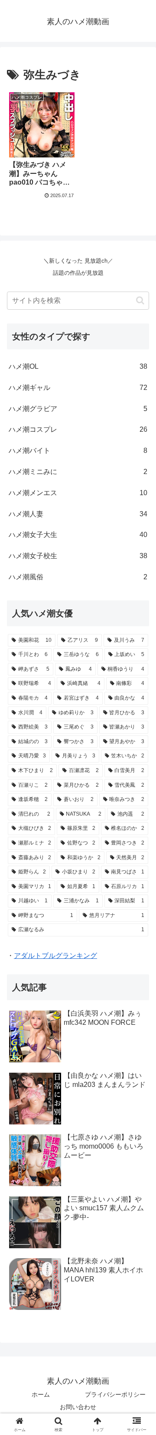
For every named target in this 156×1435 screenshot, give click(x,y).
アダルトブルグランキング (55, 955)
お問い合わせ (78, 1407)
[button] (140, 300)
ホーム (41, 1394)
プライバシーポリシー (115, 1394)
